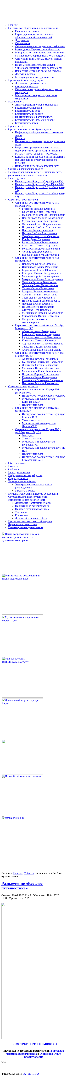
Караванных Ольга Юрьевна (39, 270)
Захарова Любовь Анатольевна (40, 291)
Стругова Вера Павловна (37, 309)
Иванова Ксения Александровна (41, 300)
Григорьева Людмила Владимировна (43, 214)
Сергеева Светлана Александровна (42, 343)
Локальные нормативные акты (33, 502)
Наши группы (16, 178)
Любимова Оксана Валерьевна (40, 365)
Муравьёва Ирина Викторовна (40, 221)
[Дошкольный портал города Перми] (22, 738)
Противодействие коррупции (25, 80)
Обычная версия (22, 16)
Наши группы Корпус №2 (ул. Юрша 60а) (39, 184)
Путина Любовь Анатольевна (39, 233)
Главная (13, 24)
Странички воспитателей (23, 199)
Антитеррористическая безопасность (37, 104)
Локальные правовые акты (31, 83)
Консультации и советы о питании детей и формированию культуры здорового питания (40, 159)
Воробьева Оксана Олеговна (39, 263)
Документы (22, 40)
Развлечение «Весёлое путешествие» (22, 885)
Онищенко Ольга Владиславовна (41, 224)
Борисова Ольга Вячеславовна (40, 242)
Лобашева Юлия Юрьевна (37, 303)
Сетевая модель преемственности (28, 496)
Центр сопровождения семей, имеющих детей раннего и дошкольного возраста (35, 173)
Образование (22, 43)
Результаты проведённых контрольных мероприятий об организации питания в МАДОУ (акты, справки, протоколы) (39, 150)
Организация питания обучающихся (29, 129)
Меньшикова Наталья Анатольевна (42, 312)
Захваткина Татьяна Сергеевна (40, 245)
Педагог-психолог (32, 404)
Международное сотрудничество (34, 77)
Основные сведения (27, 31)
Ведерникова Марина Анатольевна (42, 217)
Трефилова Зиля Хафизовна (38, 297)
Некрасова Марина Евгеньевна (40, 383)
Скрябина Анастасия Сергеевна (40, 236)
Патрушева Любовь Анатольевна (41, 227)
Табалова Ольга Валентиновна (40, 285)
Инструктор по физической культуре (43, 395)
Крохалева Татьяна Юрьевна (39, 340)
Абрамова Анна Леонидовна (39, 331)
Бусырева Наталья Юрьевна (38, 208)
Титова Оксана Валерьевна (38, 288)
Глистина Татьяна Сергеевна (39, 211)
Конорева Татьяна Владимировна (41, 273)
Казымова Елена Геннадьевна (39, 377)
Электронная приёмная (22, 481)
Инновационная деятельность (25, 527)
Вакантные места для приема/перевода (38, 70)
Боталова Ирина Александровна (41, 334)
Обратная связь (17, 463)
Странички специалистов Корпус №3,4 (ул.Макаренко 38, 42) (38, 431)
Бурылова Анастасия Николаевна (41, 337)
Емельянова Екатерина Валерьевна (42, 361)
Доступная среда (25, 74)
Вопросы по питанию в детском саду (37, 165)
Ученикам (21, 512)
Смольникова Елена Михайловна (41, 349)
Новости (20, 138)
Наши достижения (19, 472)
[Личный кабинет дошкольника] (22, 814)
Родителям (21, 515)
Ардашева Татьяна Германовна (40, 358)
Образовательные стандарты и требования (40, 46)
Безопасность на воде (27, 110)
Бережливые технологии (22, 524)
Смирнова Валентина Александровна (34, 321)
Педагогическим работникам (32, 509)
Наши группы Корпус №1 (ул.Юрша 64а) (39, 181)
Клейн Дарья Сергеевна (36, 239)
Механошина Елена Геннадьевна (41, 371)
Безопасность (16, 101)
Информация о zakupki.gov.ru (25, 475)
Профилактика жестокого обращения (30, 521)
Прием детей (15, 126)
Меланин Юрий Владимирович (40, 276)
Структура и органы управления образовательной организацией (34, 36)
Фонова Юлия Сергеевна (37, 251)
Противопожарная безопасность (34, 116)
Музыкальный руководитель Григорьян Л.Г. (38, 443)
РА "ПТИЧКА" (32, 1073)
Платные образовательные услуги (35, 64)
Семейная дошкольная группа (25, 168)
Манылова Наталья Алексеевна (40, 368)
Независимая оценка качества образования (33, 493)
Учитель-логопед (32, 420)
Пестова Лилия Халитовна (37, 230)
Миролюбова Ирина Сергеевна (40, 316)
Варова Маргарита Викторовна (40, 254)
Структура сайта (18, 478)
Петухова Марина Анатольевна (40, 374)
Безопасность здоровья (28, 107)
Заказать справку (25, 490)
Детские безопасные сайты (31, 518)
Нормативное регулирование (32, 505)
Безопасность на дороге (29, 113)
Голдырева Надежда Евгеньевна (41, 248)
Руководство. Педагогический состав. (37, 49)
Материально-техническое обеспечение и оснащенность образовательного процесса (40, 54)
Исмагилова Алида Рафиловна (40, 267)
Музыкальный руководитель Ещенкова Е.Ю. (38, 400)
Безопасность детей (26, 123)
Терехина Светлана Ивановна (39, 346)
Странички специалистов (23, 386)
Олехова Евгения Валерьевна (39, 282)
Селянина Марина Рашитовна (39, 294)
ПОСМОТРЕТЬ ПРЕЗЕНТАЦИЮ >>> (33, 1044)
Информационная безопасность (26, 499)
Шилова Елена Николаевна (38, 306)
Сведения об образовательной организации (33, 28)
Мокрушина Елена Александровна (42, 279)
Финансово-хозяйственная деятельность (38, 67)
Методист (28, 435)
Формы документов (26, 86)
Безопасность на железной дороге (35, 119)
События (13, 469)
